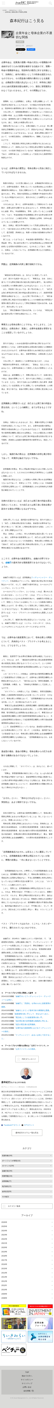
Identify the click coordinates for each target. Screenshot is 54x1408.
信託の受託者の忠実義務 (25, 1024)
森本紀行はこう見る (15, 10)
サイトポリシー (27, 1380)
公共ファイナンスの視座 (25, 1049)
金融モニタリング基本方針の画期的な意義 (32, 1010)
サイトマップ (27, 1383)
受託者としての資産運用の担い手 (29, 1017)
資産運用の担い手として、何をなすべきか (31, 1014)
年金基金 (20, 42)
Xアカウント (29, 1125)
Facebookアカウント (12, 1125)
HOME (5, 10)
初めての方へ (27, 1376)
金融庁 (8, 562)
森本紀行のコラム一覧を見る (27, 1133)
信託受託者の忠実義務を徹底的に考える (31, 1021)
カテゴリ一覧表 (14, 1206)
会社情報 (27, 1391)
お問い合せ (27, 1387)
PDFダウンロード (29, 1059)
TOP (27, 1372)
